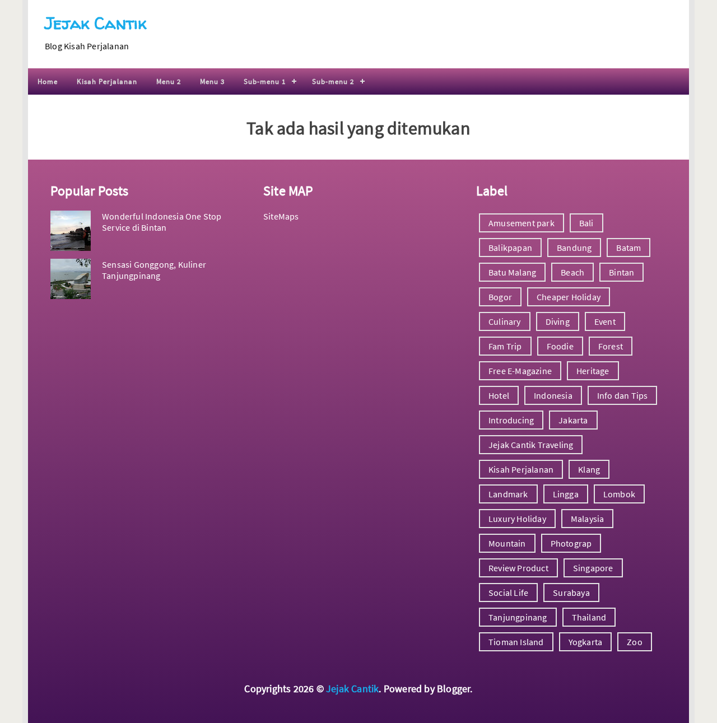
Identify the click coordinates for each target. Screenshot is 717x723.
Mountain (507, 543)
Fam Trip (505, 346)
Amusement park (521, 222)
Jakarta (573, 420)
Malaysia (587, 518)
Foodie (560, 346)
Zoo (634, 641)
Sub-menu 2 (333, 81)
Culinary (504, 321)
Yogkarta (586, 641)
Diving (558, 321)
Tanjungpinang (517, 617)
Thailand (589, 617)
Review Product (518, 567)
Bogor (500, 296)
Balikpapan (510, 247)
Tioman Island (516, 641)
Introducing (511, 420)
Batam (628, 247)
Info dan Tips (622, 395)
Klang (589, 469)
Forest (610, 346)
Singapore (593, 567)
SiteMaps (281, 216)
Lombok (619, 494)
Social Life (508, 592)
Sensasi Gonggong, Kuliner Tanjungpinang (154, 270)
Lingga (566, 494)
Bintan (621, 272)
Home (48, 81)
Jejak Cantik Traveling (530, 444)
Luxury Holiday (517, 518)
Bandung (574, 247)
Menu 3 (212, 81)
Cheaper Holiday (568, 296)
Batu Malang (512, 272)
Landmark (508, 494)
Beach (572, 272)
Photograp (571, 543)
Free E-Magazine (520, 370)
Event (605, 321)
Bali (586, 222)
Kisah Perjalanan (107, 81)
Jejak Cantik (95, 22)
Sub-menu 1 (265, 81)
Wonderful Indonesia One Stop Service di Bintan (162, 222)
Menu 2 (168, 81)
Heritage (592, 370)
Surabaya (571, 592)
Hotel (498, 395)
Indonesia (553, 395)
